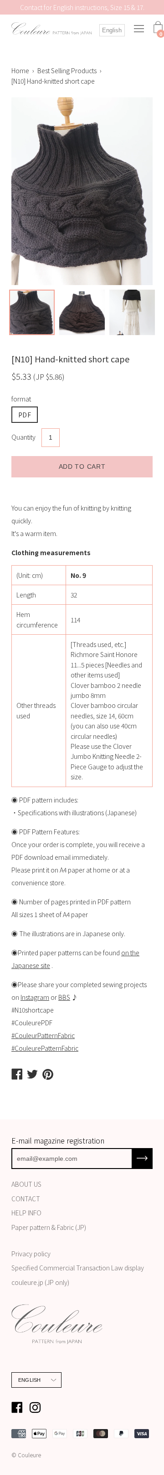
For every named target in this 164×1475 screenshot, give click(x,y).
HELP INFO (26, 1212)
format (21, 398)
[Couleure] (51, 29)
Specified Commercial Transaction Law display (77, 1267)
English (112, 30)
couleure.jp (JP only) (40, 1282)
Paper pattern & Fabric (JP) (48, 1227)
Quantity (23, 436)
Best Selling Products (67, 70)
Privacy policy (31, 1253)
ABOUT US (26, 1184)
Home (20, 70)
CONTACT (25, 1198)
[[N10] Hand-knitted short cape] (32, 312)
